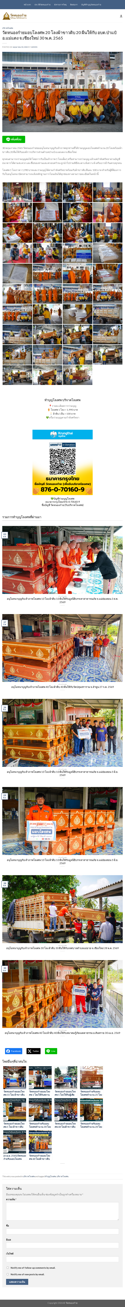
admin (34, 47)
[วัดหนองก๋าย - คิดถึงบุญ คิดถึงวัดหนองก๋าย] (14, 16)
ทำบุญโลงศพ (50, 1176)
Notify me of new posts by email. (27, 1274)
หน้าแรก (27, 4)
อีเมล (8, 1239)
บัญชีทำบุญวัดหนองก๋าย (91, 4)
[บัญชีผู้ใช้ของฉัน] (121, 16)
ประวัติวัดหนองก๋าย (42, 4)
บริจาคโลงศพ (7, 28)
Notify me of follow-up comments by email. (33, 1268)
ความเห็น (11, 1199)
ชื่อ (7, 1225)
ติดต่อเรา (74, 4)
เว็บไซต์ (9, 1253)
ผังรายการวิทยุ (60, 4)
